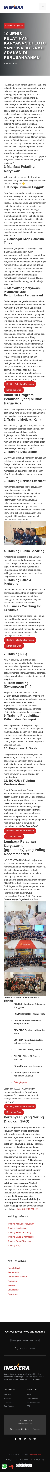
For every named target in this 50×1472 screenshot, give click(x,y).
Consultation (9, 1402)
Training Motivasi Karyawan (21, 1224)
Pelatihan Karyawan (14, 26)
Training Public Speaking (19, 1232)
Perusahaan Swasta (17, 1277)
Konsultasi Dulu (13, 390)
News (29, 1395)
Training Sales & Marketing (20, 1237)
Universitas (13, 1290)
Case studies (32, 1398)
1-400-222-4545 (27, 1348)
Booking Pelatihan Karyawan (20, 384)
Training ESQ (14, 1245)
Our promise (9, 1406)
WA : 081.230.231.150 (27, 1209)
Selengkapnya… (21, 1082)
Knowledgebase (33, 1402)
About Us (7, 1395)
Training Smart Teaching (19, 1241)
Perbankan (13, 1281)
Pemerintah (13, 1272)
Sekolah (11, 1285)
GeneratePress (35, 1454)
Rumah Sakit (14, 1268)
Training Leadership (17, 1228)
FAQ (29, 1406)
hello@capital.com (25, 1423)
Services (7, 1398)
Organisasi (13, 1294)
